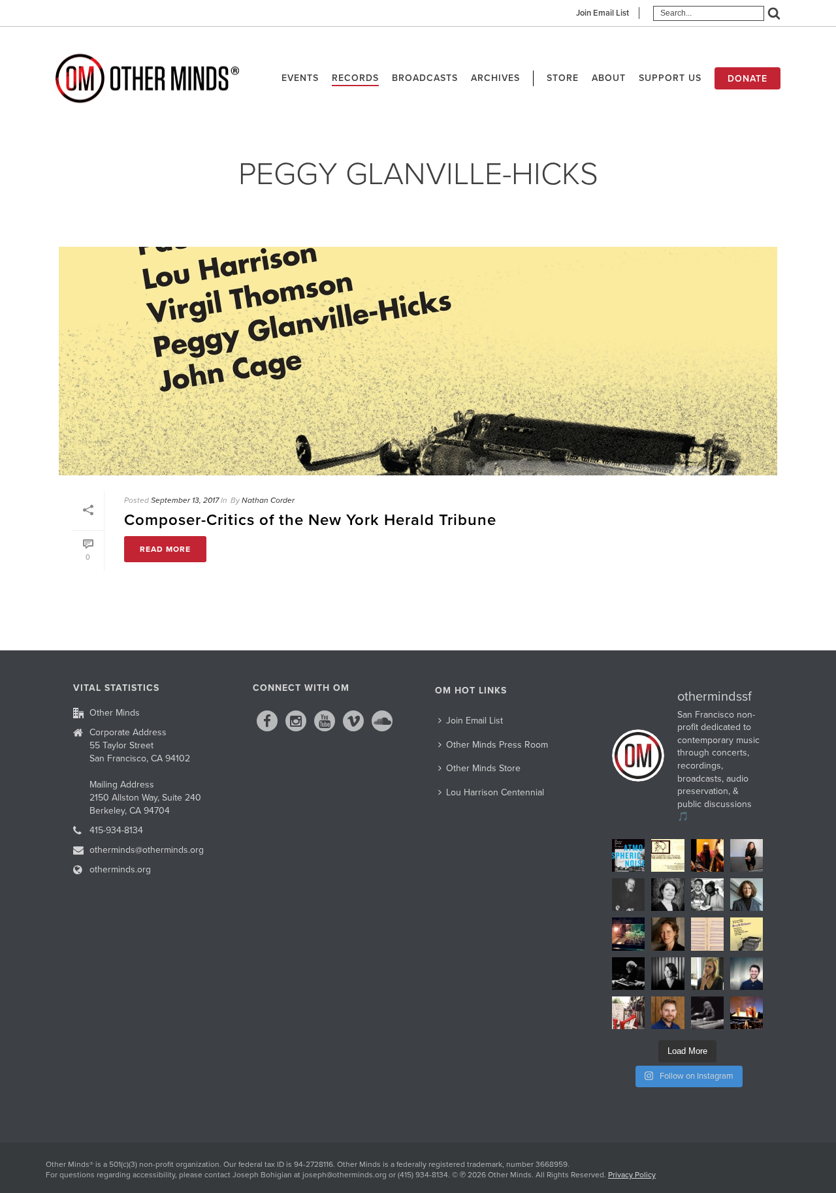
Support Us (670, 78)
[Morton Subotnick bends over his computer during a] (628, 973)
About (609, 78)
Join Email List (602, 13)
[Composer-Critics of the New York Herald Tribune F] (746, 933)
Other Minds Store (483, 768)
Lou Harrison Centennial (495, 792)
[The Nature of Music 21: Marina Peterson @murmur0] (667, 894)
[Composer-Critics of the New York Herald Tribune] (418, 361)
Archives (495, 78)
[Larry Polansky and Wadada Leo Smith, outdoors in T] (707, 894)
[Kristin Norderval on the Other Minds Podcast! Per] (746, 894)
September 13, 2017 (185, 500)
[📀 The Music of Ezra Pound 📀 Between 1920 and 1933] (667, 855)
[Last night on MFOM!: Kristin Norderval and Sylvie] (667, 933)
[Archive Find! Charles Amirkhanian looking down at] (628, 1012)
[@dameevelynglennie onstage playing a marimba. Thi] (707, 1012)
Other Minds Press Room (497, 744)
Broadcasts (425, 78)
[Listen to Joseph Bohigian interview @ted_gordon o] (667, 1012)
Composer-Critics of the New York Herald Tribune (310, 520)
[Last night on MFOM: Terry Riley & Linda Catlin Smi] (707, 973)
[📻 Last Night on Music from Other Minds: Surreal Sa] (746, 1012)
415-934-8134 (116, 830)
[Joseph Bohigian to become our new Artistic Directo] (746, 973)
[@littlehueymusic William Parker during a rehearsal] (707, 855)
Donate (747, 78)
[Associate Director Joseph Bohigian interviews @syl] (746, 855)
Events (300, 78)
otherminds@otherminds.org (146, 849)
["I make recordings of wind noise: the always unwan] (628, 855)
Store (563, 78)
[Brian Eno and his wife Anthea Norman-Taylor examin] (628, 933)
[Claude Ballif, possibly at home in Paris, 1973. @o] (628, 894)
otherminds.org (120, 869)
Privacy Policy (632, 1174)
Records (355, 78)
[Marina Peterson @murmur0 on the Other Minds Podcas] (667, 973)
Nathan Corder (268, 500)
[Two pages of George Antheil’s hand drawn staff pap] (707, 933)
